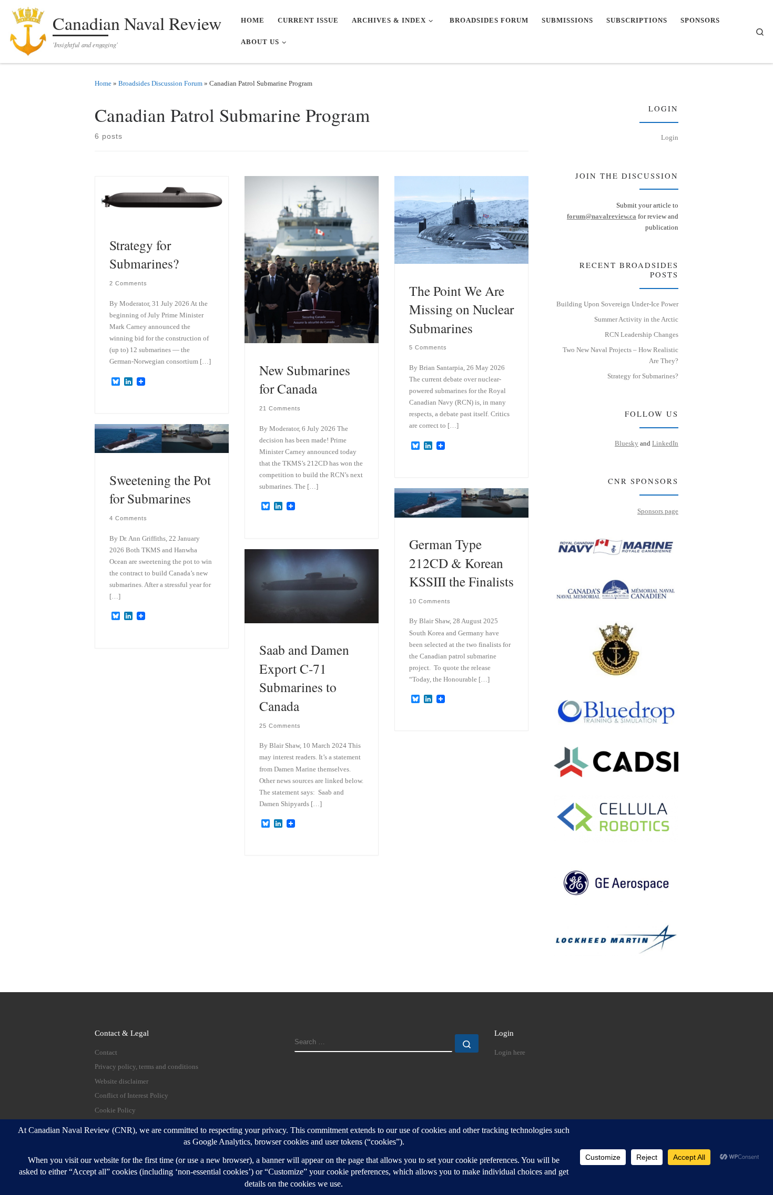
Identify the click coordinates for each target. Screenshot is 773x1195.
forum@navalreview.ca (601, 216)
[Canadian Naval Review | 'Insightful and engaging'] (28, 28)
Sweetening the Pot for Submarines (160, 489)
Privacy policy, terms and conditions (146, 1066)
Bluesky (626, 443)
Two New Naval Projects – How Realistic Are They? (620, 355)
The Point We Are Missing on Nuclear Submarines (461, 309)
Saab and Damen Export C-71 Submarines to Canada (304, 678)
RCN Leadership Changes (641, 334)
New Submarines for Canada (304, 379)
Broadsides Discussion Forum (160, 83)
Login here (509, 1052)
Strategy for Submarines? (144, 254)
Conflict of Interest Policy (131, 1095)
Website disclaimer (121, 1081)
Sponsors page (657, 511)
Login (669, 137)
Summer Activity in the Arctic (636, 319)
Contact (106, 1052)
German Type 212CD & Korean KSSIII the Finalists (461, 562)
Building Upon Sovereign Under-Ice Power (617, 304)
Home (103, 83)
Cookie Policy (115, 1110)
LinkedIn (665, 443)
